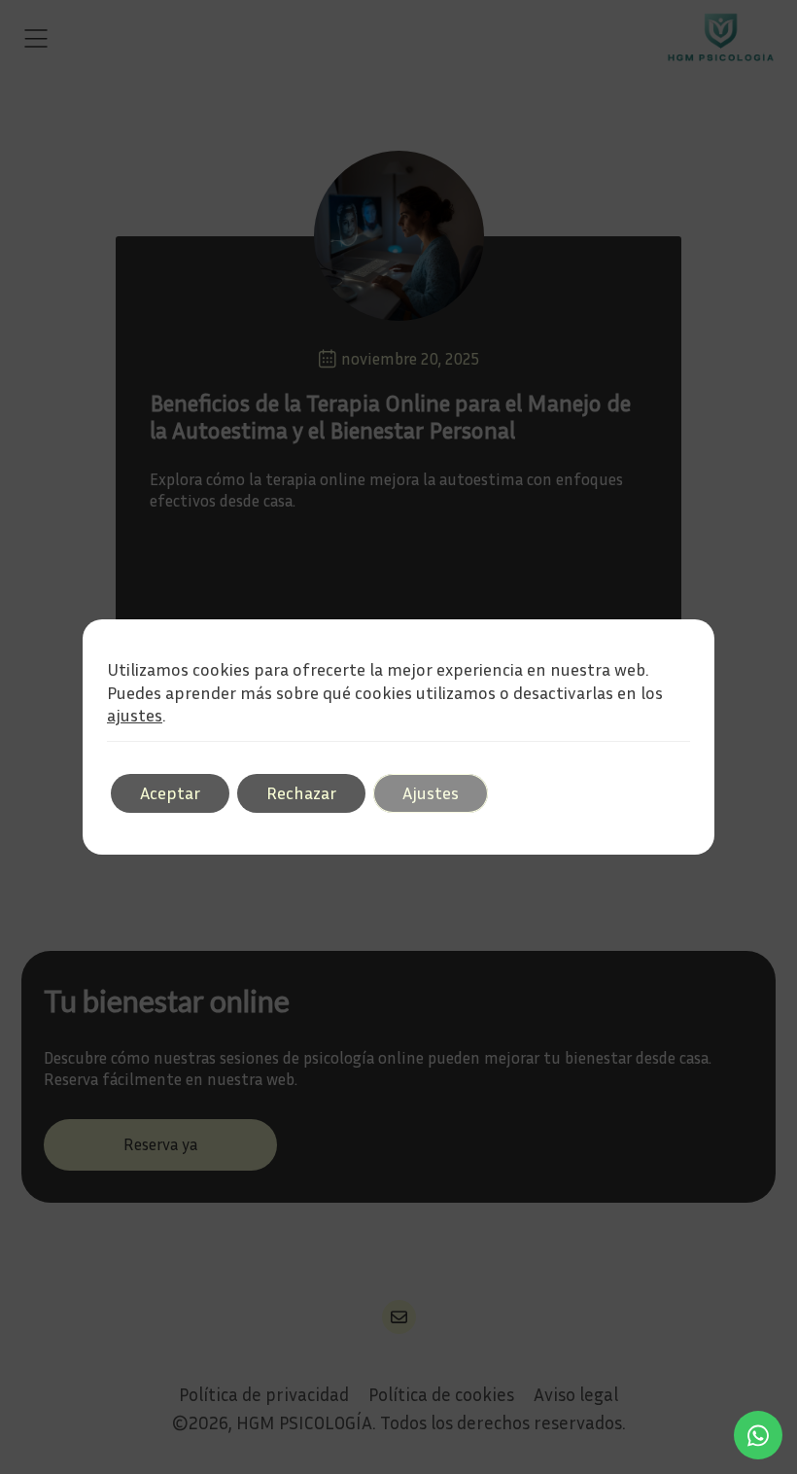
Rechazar (301, 792)
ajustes (134, 714)
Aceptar (170, 792)
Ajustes (430, 792)
